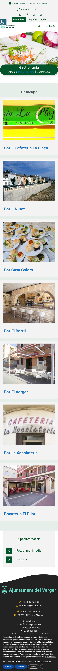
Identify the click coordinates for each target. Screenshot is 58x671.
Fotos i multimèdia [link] (28, 550)
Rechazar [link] (21, 666)
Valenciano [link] (18, 19)
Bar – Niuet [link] (14, 209)
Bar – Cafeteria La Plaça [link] (26, 148)
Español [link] (32, 19)
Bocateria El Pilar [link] (19, 513)
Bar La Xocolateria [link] (21, 452)
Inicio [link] (21, 72)
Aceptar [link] (8, 666)
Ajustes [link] (33, 666)
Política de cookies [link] (42, 661)
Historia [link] (21, 559)
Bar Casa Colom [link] (18, 270)
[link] (3, 22)
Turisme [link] (30, 72)
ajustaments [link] (50, 656)
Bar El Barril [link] (15, 331)
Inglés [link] (43, 19)
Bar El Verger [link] (16, 392)
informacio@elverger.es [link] (30, 605)
